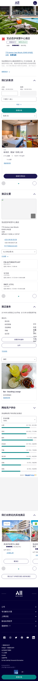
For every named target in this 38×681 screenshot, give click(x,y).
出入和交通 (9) (8, 252)
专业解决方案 (7, 612)
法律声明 (4, 658)
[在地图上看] (19, 209)
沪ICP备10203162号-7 (8, 667)
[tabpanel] (19, 152)
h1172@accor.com (10, 246)
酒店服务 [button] (6, 306)
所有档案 (6, 419)
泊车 (19, 345)
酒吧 (4, 359)
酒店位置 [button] (6, 193)
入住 (7, 88)
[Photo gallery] (19, 20)
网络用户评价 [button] (9, 407)
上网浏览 (5, 616)
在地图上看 (10, 553)
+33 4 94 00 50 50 (10, 240)
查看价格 (19, 677)
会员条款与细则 (6, 650)
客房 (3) (6, 116)
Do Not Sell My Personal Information (12, 660)
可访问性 (4, 351)
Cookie (4, 655)
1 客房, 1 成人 (8, 99)
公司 (3, 607)
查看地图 (13, 55)
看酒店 (16, 561)
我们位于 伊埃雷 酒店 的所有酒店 (19, 576)
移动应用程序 (7, 621)
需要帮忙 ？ (6, 626)
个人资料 (4, 653)
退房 (26, 88)
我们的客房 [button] (7, 80)
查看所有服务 (19, 339)
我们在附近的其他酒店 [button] (13, 515)
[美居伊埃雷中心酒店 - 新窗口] (16, 530)
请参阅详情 (6, 398)
